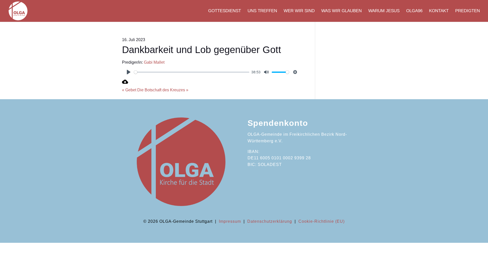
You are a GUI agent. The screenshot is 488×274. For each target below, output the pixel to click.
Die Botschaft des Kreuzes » (162, 90)
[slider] (191, 72)
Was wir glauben (341, 11)
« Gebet (129, 90)
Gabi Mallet (154, 62)
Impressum (230, 221)
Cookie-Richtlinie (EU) (321, 221)
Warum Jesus (384, 11)
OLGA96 (414, 11)
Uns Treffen (262, 11)
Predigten (467, 11)
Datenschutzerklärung (269, 221)
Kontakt (439, 11)
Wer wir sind (299, 11)
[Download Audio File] (125, 83)
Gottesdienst (224, 11)
